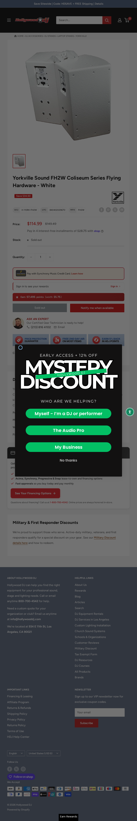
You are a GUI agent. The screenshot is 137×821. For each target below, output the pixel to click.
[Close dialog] (20, 347)
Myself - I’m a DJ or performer (68, 413)
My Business (68, 447)
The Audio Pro (68, 430)
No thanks (68, 460)
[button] (130, 412)
